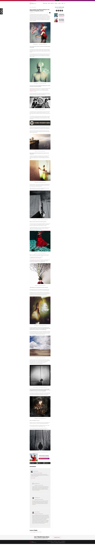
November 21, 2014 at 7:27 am (39, 513)
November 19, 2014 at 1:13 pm (39, 485)
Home (30, 7)
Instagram (43, 89)
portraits (39, 259)
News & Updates (34, 7)
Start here (52, 3)
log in (62, 3)
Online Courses (45, 3)
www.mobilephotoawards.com (44, 423)
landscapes (32, 259)
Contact (59, 3)
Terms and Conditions (50, 541)
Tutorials (56, 3)
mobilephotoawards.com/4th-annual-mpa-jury (36, 363)
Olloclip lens (48, 293)
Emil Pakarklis (36, 497)
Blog (49, 3)
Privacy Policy (55, 541)
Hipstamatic (31, 90)
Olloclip (42, 55)
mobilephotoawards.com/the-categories (35, 257)
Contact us (59, 541)
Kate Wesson (36, 483)
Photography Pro (63, 541)
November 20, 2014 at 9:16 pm (39, 499)
